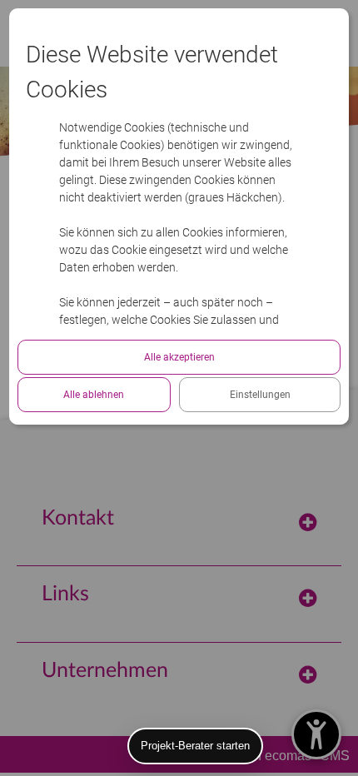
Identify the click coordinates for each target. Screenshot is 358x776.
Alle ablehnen (93, 394)
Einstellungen (260, 394)
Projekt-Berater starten (195, 745)
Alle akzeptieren (179, 357)
